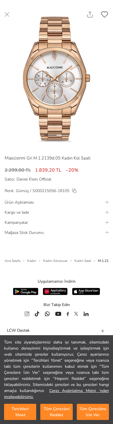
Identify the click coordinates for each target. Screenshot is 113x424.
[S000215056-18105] (74, 191)
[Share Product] (90, 14)
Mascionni (15, 158)
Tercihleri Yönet (20, 412)
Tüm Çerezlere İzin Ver (92, 412)
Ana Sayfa (12, 260)
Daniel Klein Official (34, 179)
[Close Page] (7, 14)
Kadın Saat (82, 260)
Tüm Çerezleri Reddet (57, 412)
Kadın (31, 260)
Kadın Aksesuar (55, 260)
